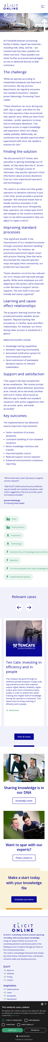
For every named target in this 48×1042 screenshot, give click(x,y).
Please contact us (24, 858)
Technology (16, 543)
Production (16, 535)
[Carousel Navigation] (24, 607)
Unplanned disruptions (20, 577)
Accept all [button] (12, 1030)
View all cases (24, 736)
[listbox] (42, 1004)
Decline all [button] (35, 1030)
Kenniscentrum (13, 989)
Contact (10, 980)
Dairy (14, 519)
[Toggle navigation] (43, 6)
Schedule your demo (24, 899)
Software (10, 973)
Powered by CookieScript (24, 1039)
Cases (9, 992)
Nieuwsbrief (12, 999)
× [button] (45, 1004)
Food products (18, 527)
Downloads (11, 996)
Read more (14, 710)
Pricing (9, 977)
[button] (24, 1036)
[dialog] (24, 1021)
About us (10, 970)
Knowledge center (24, 801)
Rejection (14, 560)
